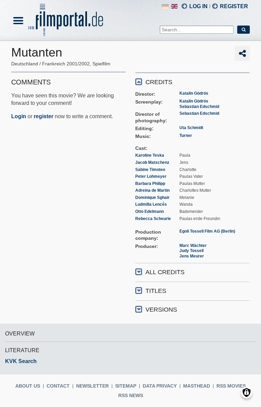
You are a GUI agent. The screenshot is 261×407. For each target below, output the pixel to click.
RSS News (130, 395)
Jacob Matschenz (152, 162)
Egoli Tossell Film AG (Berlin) (207, 231)
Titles (155, 290)
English (174, 6)
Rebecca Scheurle (153, 218)
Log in (198, 6)
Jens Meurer (191, 256)
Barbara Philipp (150, 183)
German (165, 6)
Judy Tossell (191, 250)
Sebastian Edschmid (199, 106)
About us (27, 386)
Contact (58, 386)
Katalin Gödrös (193, 93)
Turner (185, 135)
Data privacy (160, 386)
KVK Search (21, 361)
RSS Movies (231, 386)
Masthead (196, 386)
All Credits (165, 272)
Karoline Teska (149, 155)
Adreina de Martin (152, 190)
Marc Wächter (193, 245)
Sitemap (125, 386)
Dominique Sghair (152, 197)
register (43, 116)
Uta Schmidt (191, 127)
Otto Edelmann (149, 211)
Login (18, 116)
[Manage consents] (247, 392)
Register (234, 6)
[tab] (192, 81)
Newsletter (92, 386)
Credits (158, 82)
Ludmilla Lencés (151, 204)
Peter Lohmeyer (151, 176)
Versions (161, 309)
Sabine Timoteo (150, 169)
